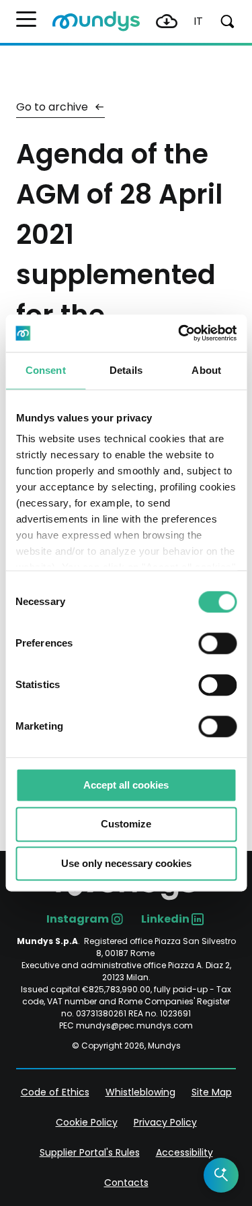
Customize (126, 824)
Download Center (166, 21)
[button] (26, 19)
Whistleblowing (140, 1092)
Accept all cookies (126, 785)
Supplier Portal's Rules (90, 1152)
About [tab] (206, 370)
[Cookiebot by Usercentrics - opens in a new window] (179, 333)
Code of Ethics (55, 1092)
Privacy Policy (165, 1122)
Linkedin (165, 919)
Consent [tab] (46, 370)
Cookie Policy (87, 1122)
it (198, 21)
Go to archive (53, 107)
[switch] (217, 643)
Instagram (77, 919)
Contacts (126, 1182)
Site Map (212, 1092)
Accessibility (184, 1152)
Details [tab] (126, 370)
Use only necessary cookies (126, 863)
